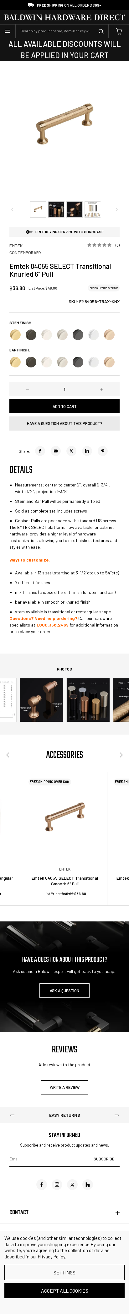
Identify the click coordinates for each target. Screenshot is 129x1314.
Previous (12, 209)
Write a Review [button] (65, 1087)
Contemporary (25, 252)
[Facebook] (40, 451)
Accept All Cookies (64, 1291)
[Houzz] (87, 1184)
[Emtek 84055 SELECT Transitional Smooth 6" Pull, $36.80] (64, 815)
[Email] (56, 451)
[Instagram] (57, 1184)
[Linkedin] (87, 451)
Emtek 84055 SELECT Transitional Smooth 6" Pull (65, 880)
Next (116, 209)
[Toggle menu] (7, 31)
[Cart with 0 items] (119, 31)
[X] (71, 451)
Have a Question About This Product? (64, 423)
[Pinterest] (103, 451)
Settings (64, 1272)
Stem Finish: (21, 323)
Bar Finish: (19, 350)
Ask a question (64, 990)
